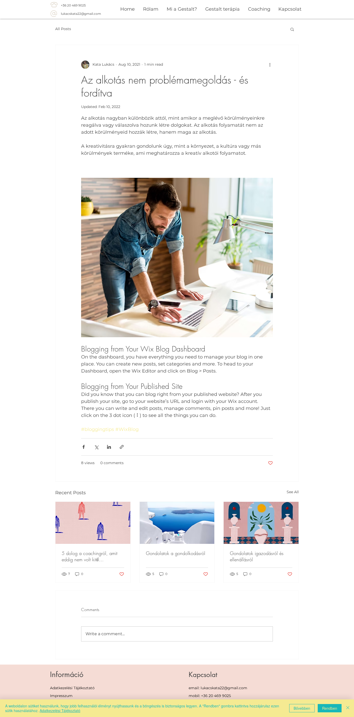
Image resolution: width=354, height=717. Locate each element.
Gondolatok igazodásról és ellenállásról (257, 556)
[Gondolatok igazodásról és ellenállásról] (261, 523)
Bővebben (302, 708)
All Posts (63, 28)
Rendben (329, 708)
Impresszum (61, 695)
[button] (292, 29)
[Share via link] (121, 446)
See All (293, 492)
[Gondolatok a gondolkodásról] (177, 523)
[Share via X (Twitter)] (96, 446)
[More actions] (270, 65)
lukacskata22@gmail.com (81, 14)
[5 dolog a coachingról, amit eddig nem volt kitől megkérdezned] (92, 523)
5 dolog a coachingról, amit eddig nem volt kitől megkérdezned (89, 556)
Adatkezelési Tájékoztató (72, 688)
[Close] (348, 708)
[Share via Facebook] (83, 446)
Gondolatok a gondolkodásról (175, 553)
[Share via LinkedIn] (109, 446)
